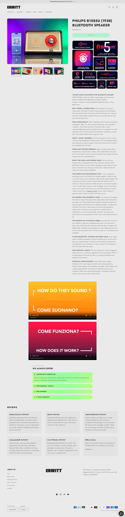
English (24, 509)
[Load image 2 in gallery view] (27, 71)
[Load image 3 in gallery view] (38, 71)
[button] (11, 12)
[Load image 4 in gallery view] (48, 71)
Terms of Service (11, 482)
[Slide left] (9, 71)
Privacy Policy (11, 485)
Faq (8, 473)
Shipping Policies (12, 479)
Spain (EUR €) (12, 509)
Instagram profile (92, 191)
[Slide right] (66, 71)
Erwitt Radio (106, 510)
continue (88, 449)
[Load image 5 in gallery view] (59, 71)
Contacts (9, 488)
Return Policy (10, 476)
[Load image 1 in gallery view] (16, 71)
